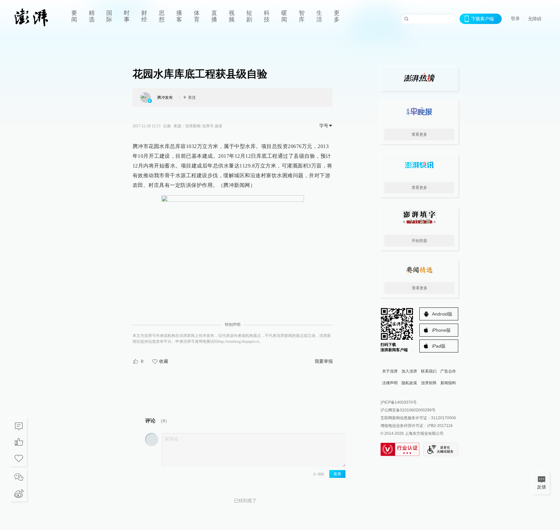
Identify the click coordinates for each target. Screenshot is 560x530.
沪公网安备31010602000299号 (408, 410)
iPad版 (439, 346)
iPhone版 (441, 330)
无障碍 (535, 18)
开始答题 (419, 240)
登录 (515, 18)
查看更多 (419, 134)
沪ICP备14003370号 (398, 402)
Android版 (442, 314)
